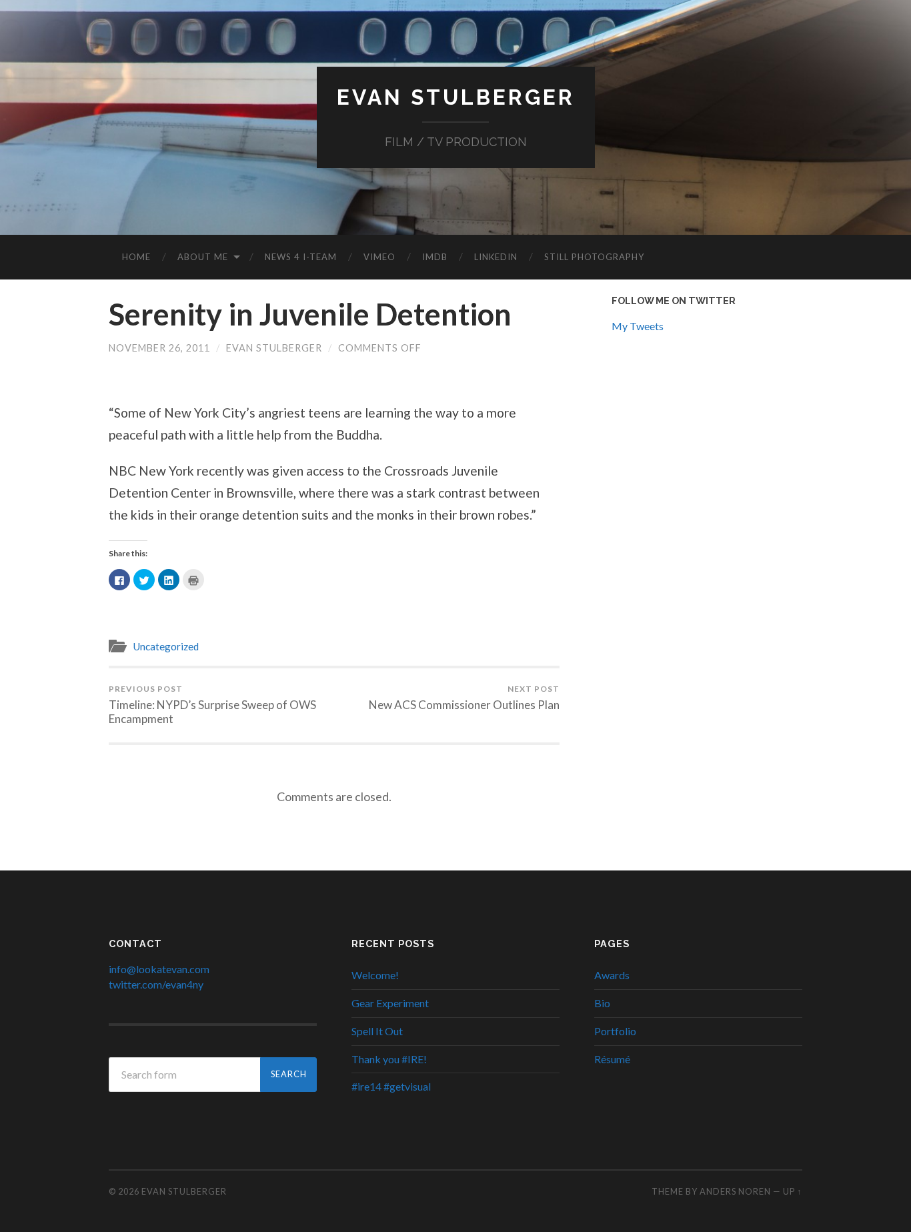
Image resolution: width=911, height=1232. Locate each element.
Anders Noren (735, 1191)
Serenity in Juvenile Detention (310, 314)
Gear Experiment (390, 1003)
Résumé (612, 1059)
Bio (602, 1003)
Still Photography (594, 256)
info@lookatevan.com (159, 969)
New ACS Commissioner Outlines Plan (464, 698)
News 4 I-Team (301, 256)
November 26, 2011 (159, 348)
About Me (202, 256)
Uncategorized (166, 646)
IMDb (434, 256)
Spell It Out (377, 1031)
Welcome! (375, 975)
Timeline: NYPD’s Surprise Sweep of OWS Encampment (212, 705)
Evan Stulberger (274, 348)
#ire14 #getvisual (391, 1086)
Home (136, 256)
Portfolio (615, 1031)
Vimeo (379, 256)
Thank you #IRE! (389, 1059)
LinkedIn (496, 256)
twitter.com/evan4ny (156, 984)
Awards (612, 975)
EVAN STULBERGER (456, 97)
